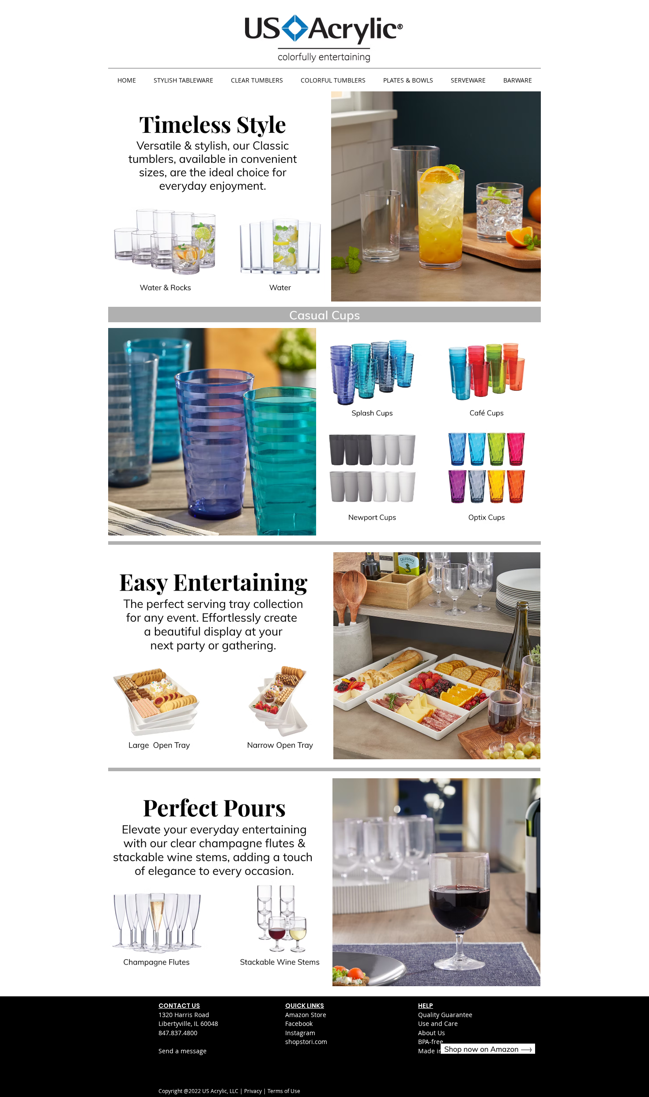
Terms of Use (284, 1090)
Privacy (253, 1090)
